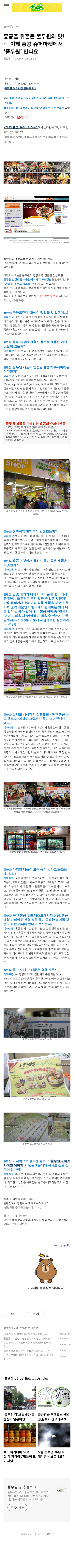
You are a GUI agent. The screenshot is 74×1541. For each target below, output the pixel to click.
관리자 (50, 1533)
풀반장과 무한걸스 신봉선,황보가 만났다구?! (25, 1338)
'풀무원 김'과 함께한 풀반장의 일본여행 (23, 1334)
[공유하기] (18, 1314)
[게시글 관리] (23, 1314)
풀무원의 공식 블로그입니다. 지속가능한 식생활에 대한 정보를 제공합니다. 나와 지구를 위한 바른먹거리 (28, 1495)
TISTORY (38, 1533)
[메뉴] (6, 6)
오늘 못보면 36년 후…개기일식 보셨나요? (24, 1350)
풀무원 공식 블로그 (21, 1486)
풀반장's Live (11, 1327)
